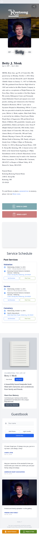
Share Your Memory (12, 405)
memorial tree (24, 191)
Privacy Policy (14, 527)
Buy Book (19, 379)
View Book (9, 379)
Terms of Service (24, 527)
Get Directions (11, 278)
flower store (16, 194)
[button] (19, 492)
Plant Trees (27, 278)
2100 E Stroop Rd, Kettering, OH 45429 (19, 274)
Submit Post (19, 435)
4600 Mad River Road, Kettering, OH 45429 (20, 315)
